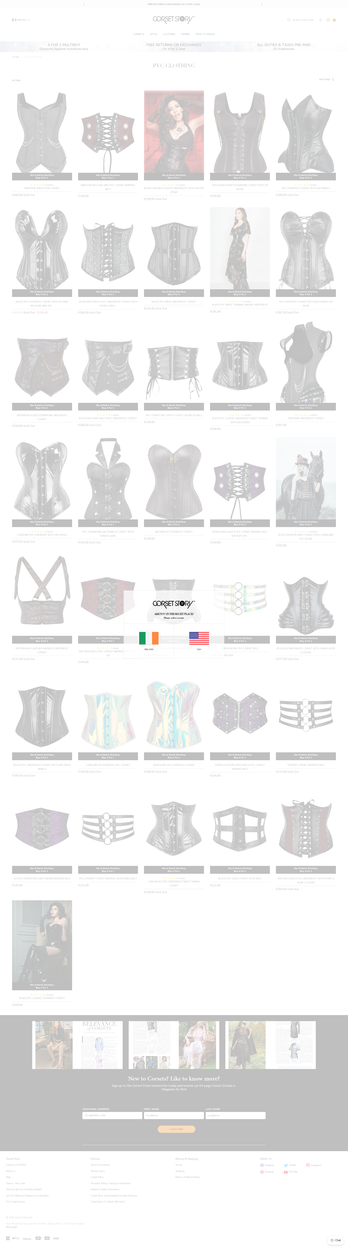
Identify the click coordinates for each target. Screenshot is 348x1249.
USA (199, 649)
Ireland (148, 649)
